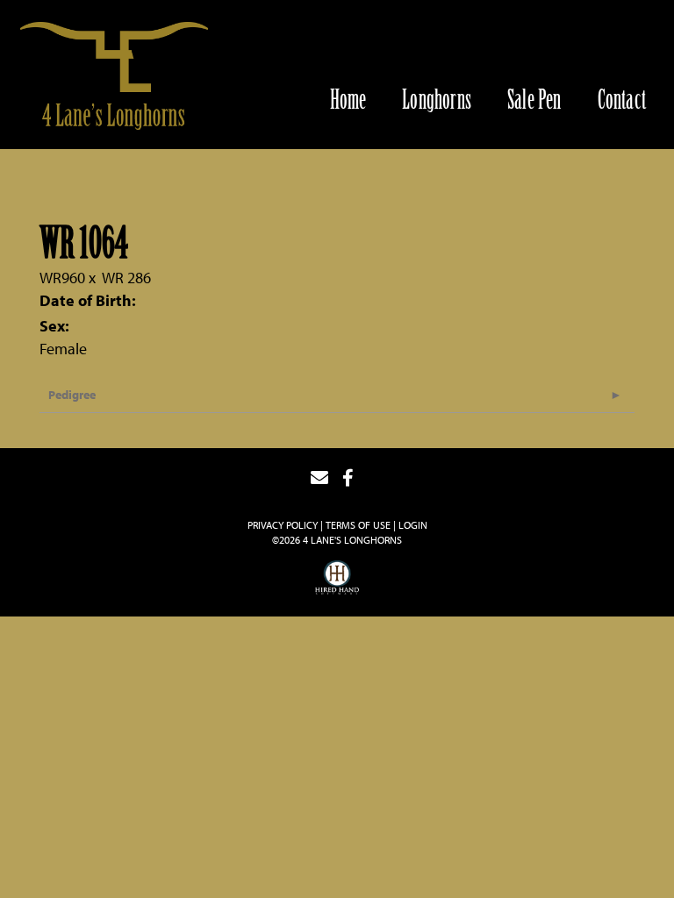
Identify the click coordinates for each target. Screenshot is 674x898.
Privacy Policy (282, 524)
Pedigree (72, 395)
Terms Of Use (358, 524)
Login (412, 524)
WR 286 (126, 277)
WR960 (62, 277)
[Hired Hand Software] (337, 579)
